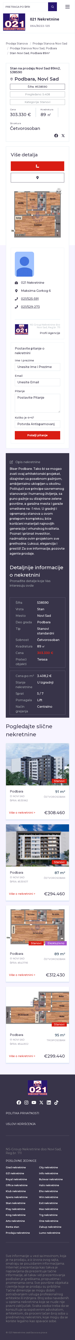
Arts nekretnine (15, 1221)
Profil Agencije (50, 333)
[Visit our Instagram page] (26, 1102)
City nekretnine (48, 1167)
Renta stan (12, 1226)
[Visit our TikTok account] (56, 1102)
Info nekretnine (48, 1173)
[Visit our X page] (41, 1102)
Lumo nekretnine (49, 1232)
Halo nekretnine (49, 1185)
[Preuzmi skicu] (58, 190)
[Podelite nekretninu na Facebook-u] (56, 136)
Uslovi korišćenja (21, 1124)
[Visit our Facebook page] (19, 1102)
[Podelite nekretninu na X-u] (63, 136)
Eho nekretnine (48, 1191)
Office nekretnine (17, 1185)
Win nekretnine (48, 1197)
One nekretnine (48, 1221)
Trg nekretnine (48, 1215)
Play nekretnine (15, 1209)
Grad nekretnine (16, 1167)
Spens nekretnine (17, 1197)
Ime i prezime (24, 360)
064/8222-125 (40, 26)
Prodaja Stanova (17, 43)
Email (18, 376)
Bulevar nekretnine (51, 1179)
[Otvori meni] (67, 6)
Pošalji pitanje (37, 435)
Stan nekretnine (15, 1203)
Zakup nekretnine (50, 1226)
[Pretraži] (52, 6)
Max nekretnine (48, 1209)
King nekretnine (16, 1215)
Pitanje (20, 391)
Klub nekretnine (16, 1191)
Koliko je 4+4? (24, 417)
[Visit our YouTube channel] (34, 1102)
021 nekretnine (15, 1173)
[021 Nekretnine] (14, 22)
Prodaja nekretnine (18, 1232)
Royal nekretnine (16, 1179)
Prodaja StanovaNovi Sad (49, 43)
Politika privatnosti (22, 1113)
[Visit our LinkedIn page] (49, 1102)
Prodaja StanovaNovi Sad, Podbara (33, 48)
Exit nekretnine (48, 1203)
